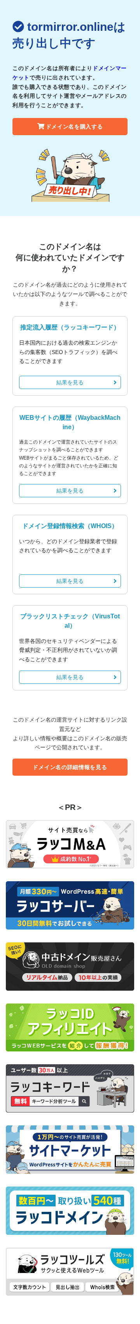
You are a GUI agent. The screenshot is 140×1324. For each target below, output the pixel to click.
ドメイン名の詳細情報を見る (70, 767)
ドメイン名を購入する (74, 126)
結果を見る (70, 382)
